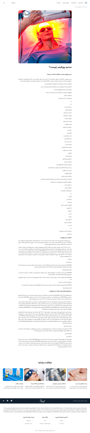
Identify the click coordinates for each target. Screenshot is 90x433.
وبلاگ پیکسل (73, 3)
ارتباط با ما (58, 3)
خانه (86, 7)
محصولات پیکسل (66, 3)
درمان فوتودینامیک (67, 295)
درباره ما (61, 421)
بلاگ (84, 7)
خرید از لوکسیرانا (28, 423)
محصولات (28, 421)
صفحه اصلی (80, 3)
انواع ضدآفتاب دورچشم (45, 423)
